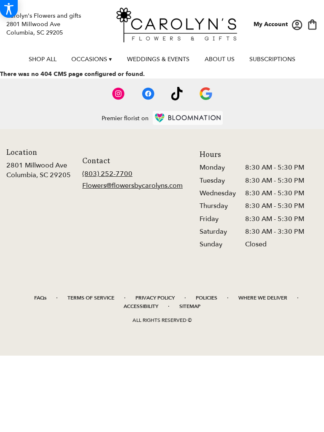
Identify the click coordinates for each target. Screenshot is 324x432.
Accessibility (141, 306)
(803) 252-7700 (107, 173)
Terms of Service (91, 297)
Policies (206, 297)
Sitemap (189, 306)
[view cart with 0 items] (312, 24)
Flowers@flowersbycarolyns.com (132, 185)
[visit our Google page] (206, 93)
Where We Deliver (262, 297)
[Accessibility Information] (9, 9)
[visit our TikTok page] (177, 93)
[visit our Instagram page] (118, 93)
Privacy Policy (155, 297)
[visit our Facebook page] (148, 93)
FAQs (40, 297)
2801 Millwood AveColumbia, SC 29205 (38, 170)
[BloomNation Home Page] (188, 118)
